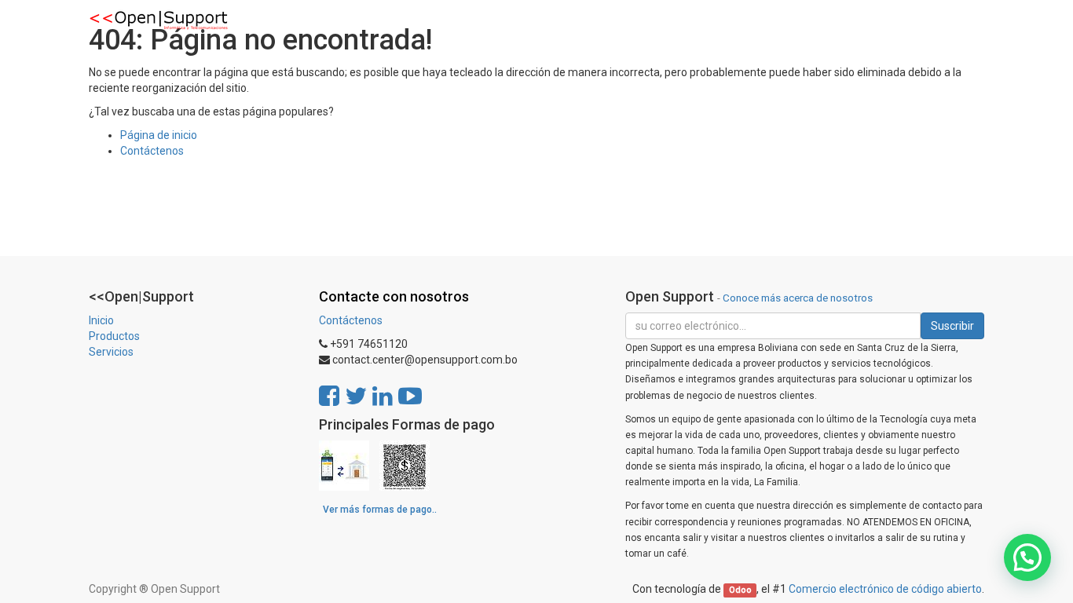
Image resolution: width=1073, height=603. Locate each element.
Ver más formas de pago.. (380, 509)
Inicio (101, 320)
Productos (114, 336)
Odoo (740, 590)
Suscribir (952, 326)
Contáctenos (152, 150)
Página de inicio (158, 135)
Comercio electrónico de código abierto (885, 589)
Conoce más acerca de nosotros (798, 297)
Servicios (111, 351)
